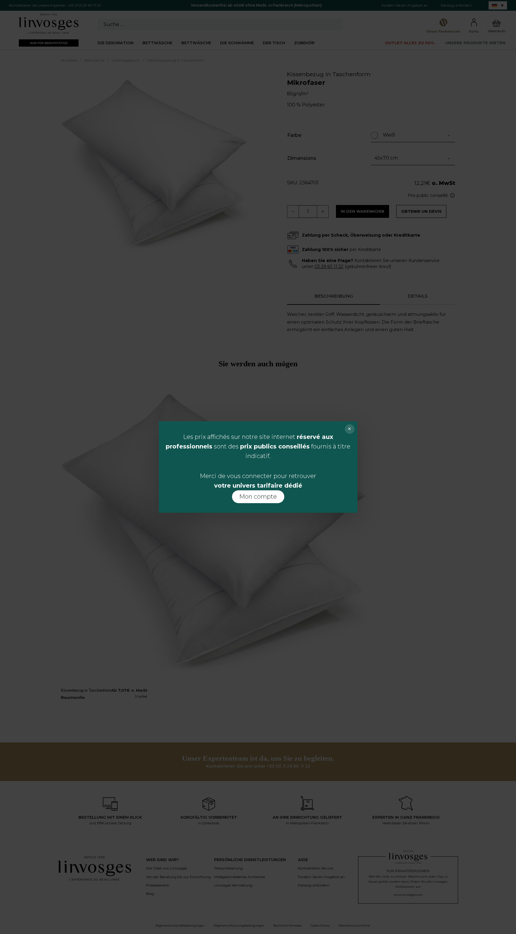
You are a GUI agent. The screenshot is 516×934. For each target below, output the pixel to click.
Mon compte (258, 496)
